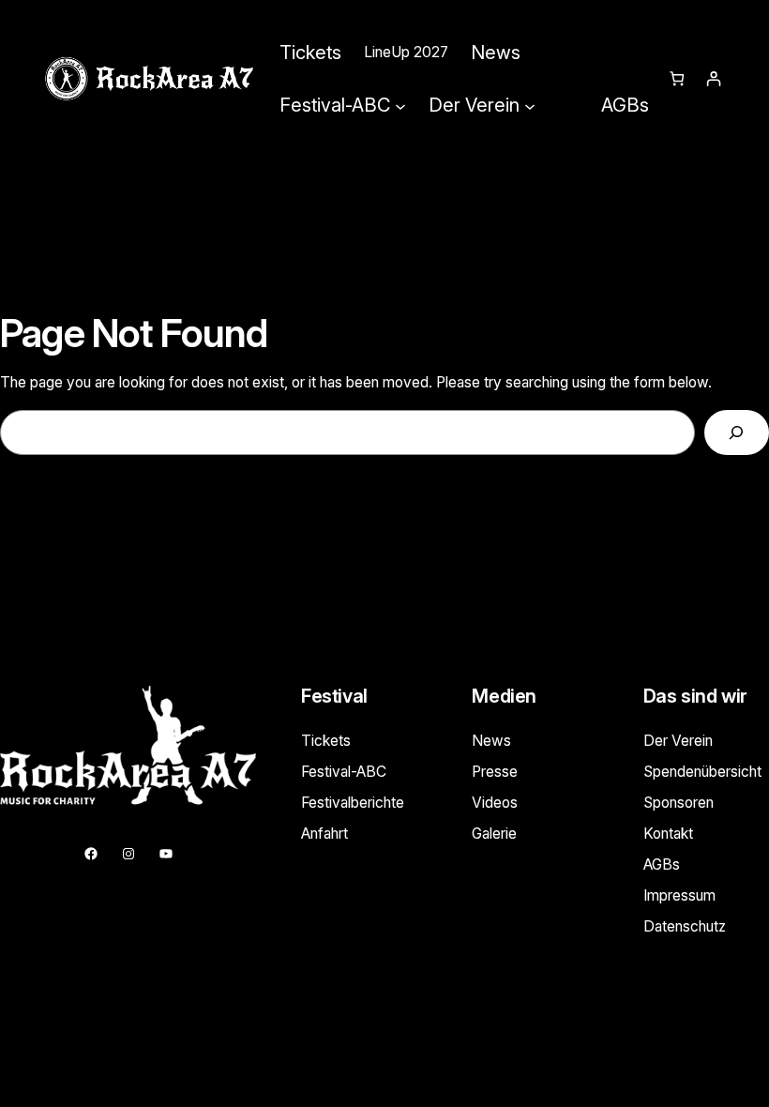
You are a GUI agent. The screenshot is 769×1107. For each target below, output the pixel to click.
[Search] (736, 433)
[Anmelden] (713, 79)
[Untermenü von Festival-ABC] (400, 105)
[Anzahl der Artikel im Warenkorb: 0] (676, 79)
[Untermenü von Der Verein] (529, 105)
